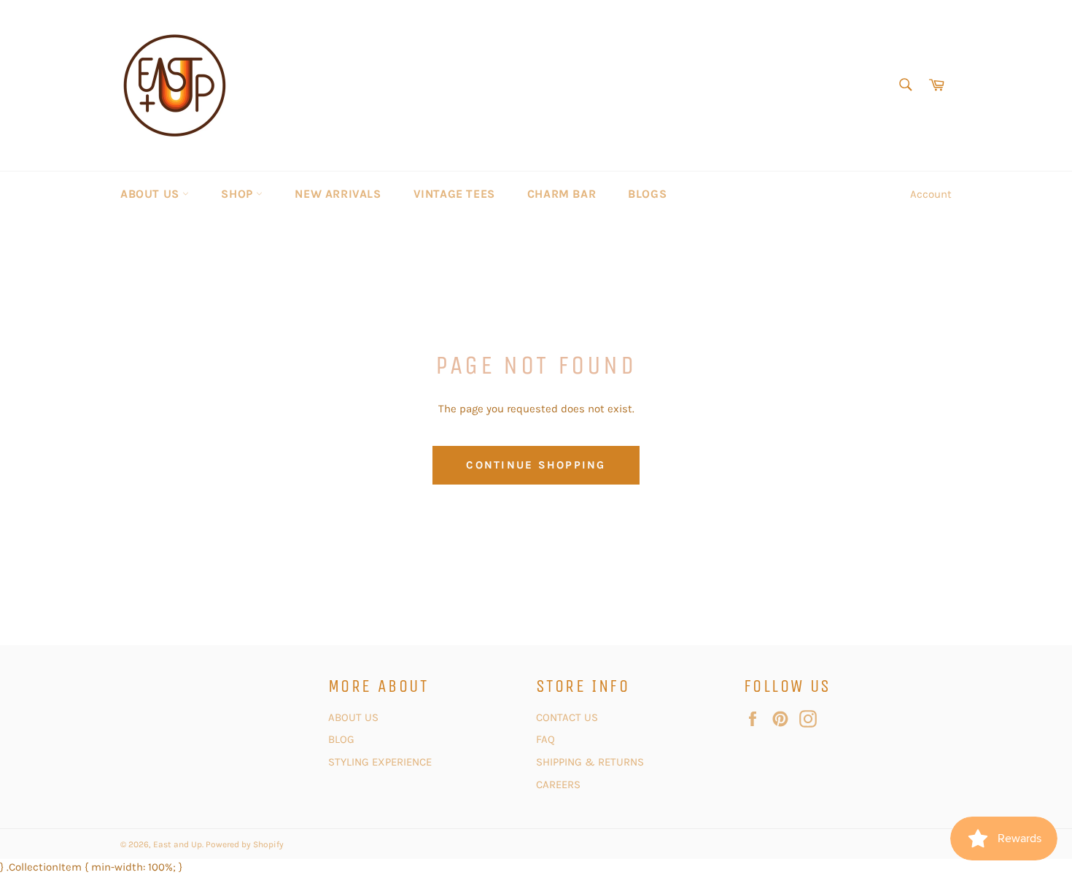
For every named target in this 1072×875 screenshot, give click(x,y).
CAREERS (558, 784)
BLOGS (647, 194)
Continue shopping (535, 464)
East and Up (177, 844)
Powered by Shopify (245, 844)
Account (931, 194)
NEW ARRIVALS (338, 194)
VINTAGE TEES (454, 194)
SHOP (238, 194)
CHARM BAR (561, 194)
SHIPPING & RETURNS (590, 761)
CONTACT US (568, 717)
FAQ (545, 739)
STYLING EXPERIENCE (380, 761)
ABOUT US (151, 194)
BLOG (342, 739)
